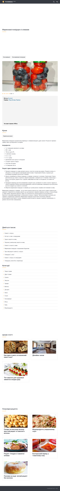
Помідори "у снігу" (9, 254)
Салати (6, 277)
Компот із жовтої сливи (11, 245)
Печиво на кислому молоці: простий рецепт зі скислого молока (14, 431)
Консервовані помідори (18, 57)
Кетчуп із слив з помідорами (12, 236)
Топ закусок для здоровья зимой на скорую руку (14, 378)
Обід (10, 100)
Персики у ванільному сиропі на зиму (15, 242)
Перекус (18, 100)
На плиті (10, 98)
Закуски (7, 280)
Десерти (7, 289)
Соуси (6, 295)
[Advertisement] (30, 15)
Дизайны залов (38, 355)
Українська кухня (7, 136)
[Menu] (57, 2)
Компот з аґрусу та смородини (13, 257)
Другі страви (8, 274)
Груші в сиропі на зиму (11, 239)
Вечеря (13, 100)
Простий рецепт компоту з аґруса (14, 251)
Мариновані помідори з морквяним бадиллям (17, 248)
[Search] (54, 2)
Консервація (6, 57)
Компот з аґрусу (9, 233)
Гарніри (7, 283)
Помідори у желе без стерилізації (14, 260)
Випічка (7, 286)
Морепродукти (8, 308)
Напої (6, 292)
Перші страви (8, 271)
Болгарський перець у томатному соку (40, 455)
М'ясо (6, 302)
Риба (6, 305)
